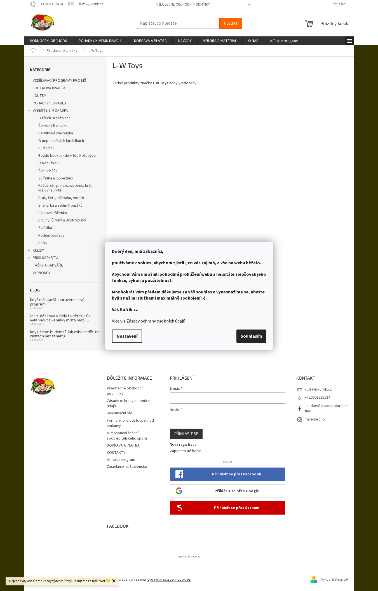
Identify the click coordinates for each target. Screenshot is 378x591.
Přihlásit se (186, 433)
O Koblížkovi (48, 163)
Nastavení (127, 336)
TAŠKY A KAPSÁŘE (48, 265)
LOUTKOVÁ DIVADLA (49, 88)
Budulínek (46, 148)
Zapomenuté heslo (185, 451)
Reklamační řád (119, 413)
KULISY (38, 250)
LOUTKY (39, 96)
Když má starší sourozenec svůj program (58, 301)
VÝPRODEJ (41, 273)
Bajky (42, 243)
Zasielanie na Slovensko (127, 466)
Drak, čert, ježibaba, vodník (61, 198)
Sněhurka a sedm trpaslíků (60, 205)
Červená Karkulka (52, 126)
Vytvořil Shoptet (334, 579)
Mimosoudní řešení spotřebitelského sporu (127, 435)
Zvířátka (45, 228)
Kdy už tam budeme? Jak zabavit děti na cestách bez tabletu (65, 334)
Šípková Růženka (52, 213)
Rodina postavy (51, 235)
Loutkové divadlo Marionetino (326, 408)
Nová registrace (183, 444)
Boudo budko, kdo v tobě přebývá (67, 155)
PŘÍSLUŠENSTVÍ (45, 258)
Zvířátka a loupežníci (55, 178)
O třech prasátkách (54, 118)
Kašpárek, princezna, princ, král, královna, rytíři (65, 188)
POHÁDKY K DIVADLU (49, 103)
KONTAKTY (116, 452)
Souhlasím (251, 336)
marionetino (315, 419)
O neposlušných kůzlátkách (61, 141)
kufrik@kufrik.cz (318, 389)
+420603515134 (317, 397)
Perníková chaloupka (55, 133)
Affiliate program (121, 459)
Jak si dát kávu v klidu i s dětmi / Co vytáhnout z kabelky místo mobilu (60, 318)
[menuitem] (48, 40)
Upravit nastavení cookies (169, 579)
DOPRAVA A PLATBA (123, 445)
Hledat (231, 23)
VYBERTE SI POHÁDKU (51, 110)
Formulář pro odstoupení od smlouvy (130, 423)
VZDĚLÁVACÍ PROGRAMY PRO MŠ (59, 80)
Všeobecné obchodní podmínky (183, 4)
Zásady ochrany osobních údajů (155, 321)
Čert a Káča (47, 171)
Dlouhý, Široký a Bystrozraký (62, 220)
